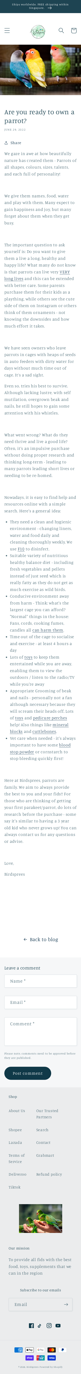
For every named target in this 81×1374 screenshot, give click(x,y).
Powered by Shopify (51, 1366)
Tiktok (15, 1187)
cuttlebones (44, 731)
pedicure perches (50, 717)
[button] (7, 30)
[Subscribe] (66, 1304)
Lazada (15, 1142)
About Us (17, 1110)
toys (28, 657)
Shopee (15, 1129)
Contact (43, 1142)
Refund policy (49, 1174)
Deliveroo (18, 1174)
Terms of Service (17, 1158)
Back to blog (44, 939)
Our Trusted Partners (47, 1113)
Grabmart (45, 1155)
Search (42, 1129)
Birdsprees (33, 1366)
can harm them (47, 630)
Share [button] (16, 142)
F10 (21, 548)
